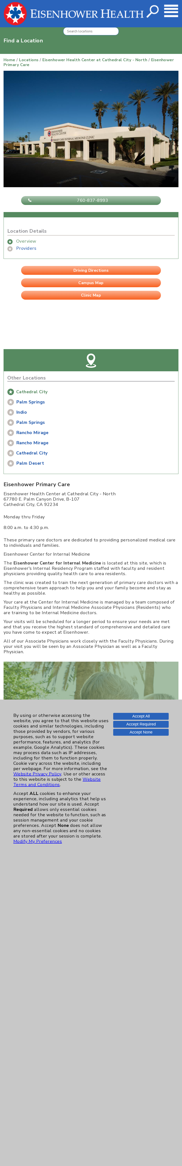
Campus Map (91, 282)
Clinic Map (91, 295)
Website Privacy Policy (37, 774)
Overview (26, 241)
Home (9, 60)
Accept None (141, 732)
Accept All (141, 716)
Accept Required (141, 724)
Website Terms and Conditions (57, 782)
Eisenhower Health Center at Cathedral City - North (94, 60)
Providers (26, 248)
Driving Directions (91, 270)
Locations (28, 60)
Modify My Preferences (37, 841)
